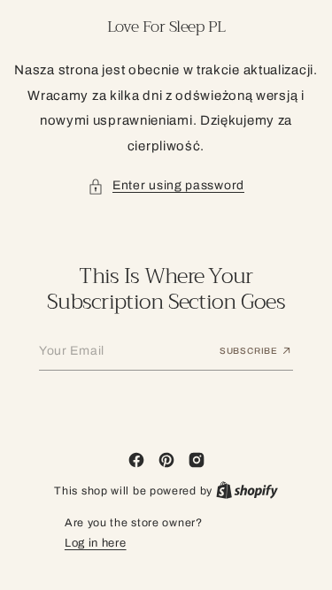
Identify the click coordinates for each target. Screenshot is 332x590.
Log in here (89, 543)
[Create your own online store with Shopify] (240, 491)
